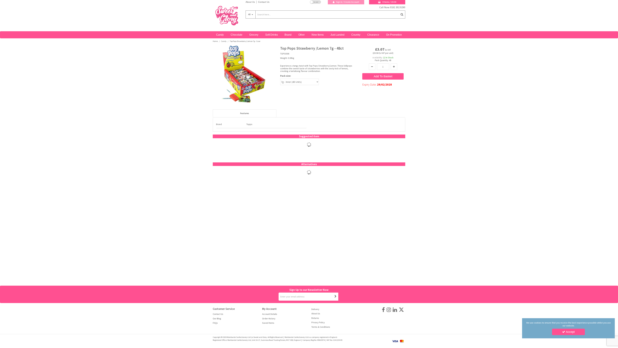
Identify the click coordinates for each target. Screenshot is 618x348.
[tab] (244, 113)
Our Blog (217, 318)
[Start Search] (402, 14)
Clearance (373, 34)
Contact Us (263, 2)
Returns (315, 318)
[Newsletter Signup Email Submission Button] (335, 297)
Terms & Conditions (320, 327)
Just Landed (337, 34)
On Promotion (394, 34)
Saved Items (268, 323)
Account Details (269, 314)
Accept (570, 332)
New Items (318, 34)
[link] (383, 310)
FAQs (215, 323)
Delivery (315, 309)
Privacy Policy (318, 322)
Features (244, 113)
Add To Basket (383, 76)
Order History (268, 318)
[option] (309, 148)
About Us (250, 2)
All (249, 14)
